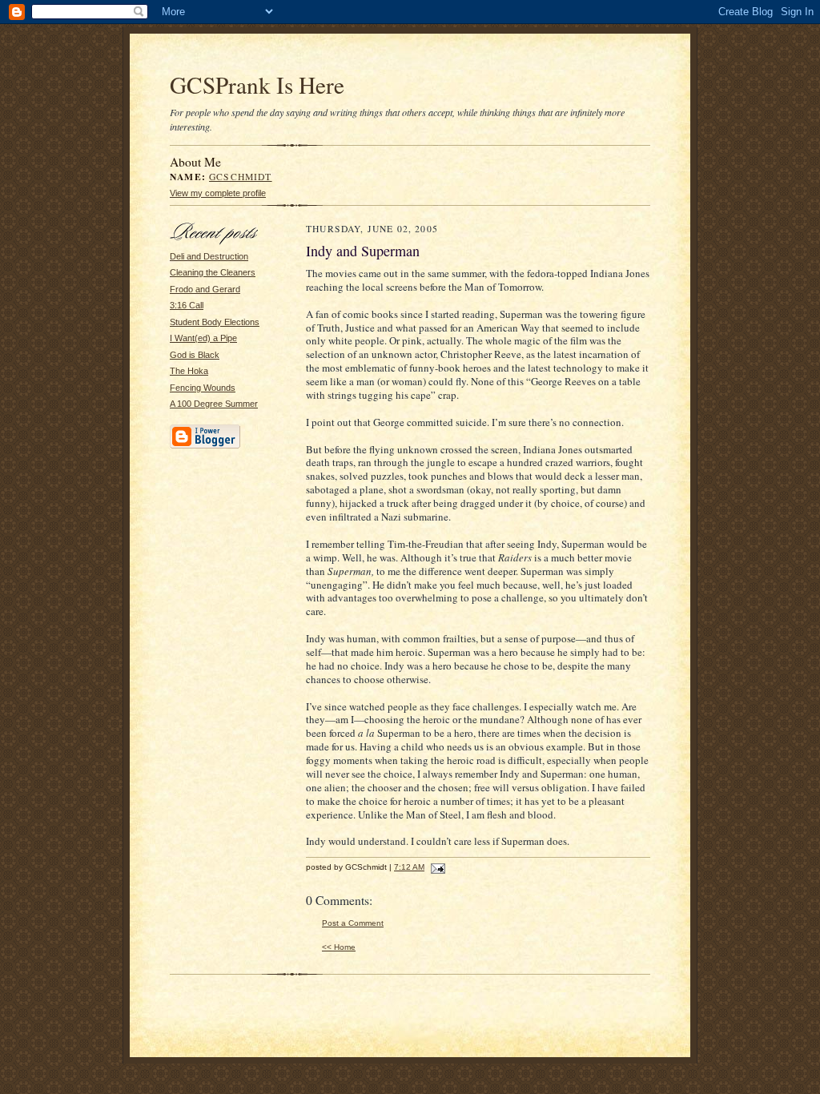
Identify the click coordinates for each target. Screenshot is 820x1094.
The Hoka (189, 371)
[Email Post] (436, 867)
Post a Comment (353, 923)
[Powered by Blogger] (205, 446)
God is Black (194, 355)
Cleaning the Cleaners (212, 272)
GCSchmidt (240, 177)
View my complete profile (218, 193)
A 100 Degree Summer (214, 403)
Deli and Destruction (209, 256)
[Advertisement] (218, 697)
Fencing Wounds (202, 387)
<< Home (339, 947)
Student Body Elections (214, 322)
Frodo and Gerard (205, 289)
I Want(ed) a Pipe (203, 338)
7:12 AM (409, 867)
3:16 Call (186, 305)
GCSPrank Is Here (257, 84)
